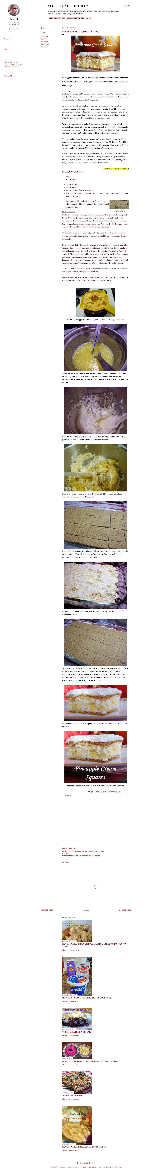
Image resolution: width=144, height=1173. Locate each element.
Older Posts (125, 910)
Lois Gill (14, 19)
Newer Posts (47, 910)
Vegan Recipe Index (75, 18)
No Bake (44, 42)
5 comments (73, 1065)
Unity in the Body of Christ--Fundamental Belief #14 (13, 65)
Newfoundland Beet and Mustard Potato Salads (89, 1061)
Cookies (44, 39)
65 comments (73, 1035)
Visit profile (14, 29)
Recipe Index (59, 18)
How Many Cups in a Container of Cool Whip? (87, 998)
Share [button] (43, 28)
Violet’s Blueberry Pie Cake (77, 1032)
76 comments (73, 950)
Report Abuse (9, 76)
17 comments (73, 1001)
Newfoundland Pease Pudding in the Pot (85, 1147)
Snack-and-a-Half (72, 1095)
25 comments (73, 1099)
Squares (44, 47)
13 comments (73, 1150)
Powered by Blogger (87, 1163)
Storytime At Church (11, 62)
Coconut (44, 36)
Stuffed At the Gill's (68, 6)
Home (50, 18)
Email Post (72, 848)
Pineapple (45, 44)
